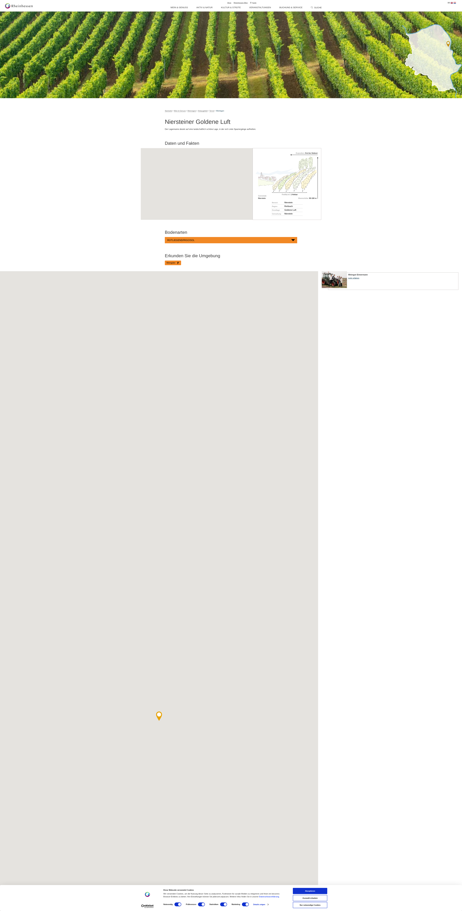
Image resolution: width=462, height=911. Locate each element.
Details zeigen (259, 904)
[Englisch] (452, 3)
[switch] (201, 904)
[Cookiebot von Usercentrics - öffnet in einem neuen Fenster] (147, 906)
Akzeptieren (310, 891)
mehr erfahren (390, 280)
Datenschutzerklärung (269, 897)
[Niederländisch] (455, 3)
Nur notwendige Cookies (310, 905)
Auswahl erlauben (310, 898)
